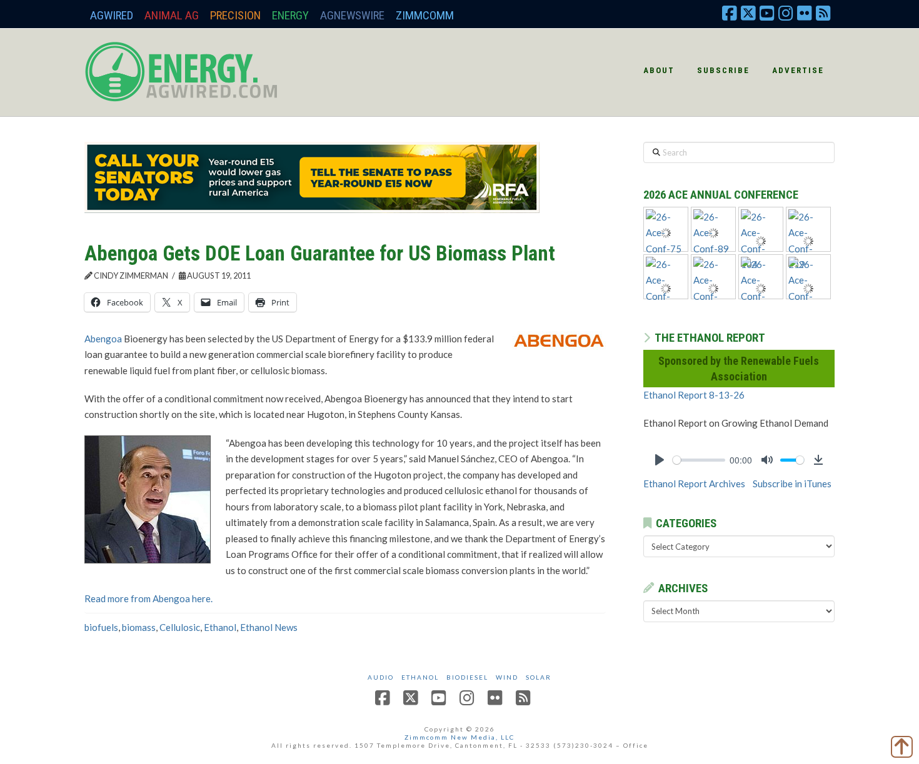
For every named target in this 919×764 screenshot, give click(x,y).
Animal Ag (171, 15)
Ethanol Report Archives (694, 483)
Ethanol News (269, 627)
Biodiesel (467, 677)
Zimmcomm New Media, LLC (459, 737)
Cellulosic (179, 627)
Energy (290, 15)
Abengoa (103, 338)
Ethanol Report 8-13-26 (694, 394)
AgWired (111, 15)
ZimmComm (425, 15)
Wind (507, 677)
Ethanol (220, 627)
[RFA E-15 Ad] (312, 176)
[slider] (699, 460)
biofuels (101, 627)
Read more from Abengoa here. (148, 598)
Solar (538, 677)
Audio (381, 677)
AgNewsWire (352, 15)
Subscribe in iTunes (792, 483)
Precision (235, 15)
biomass (139, 627)
